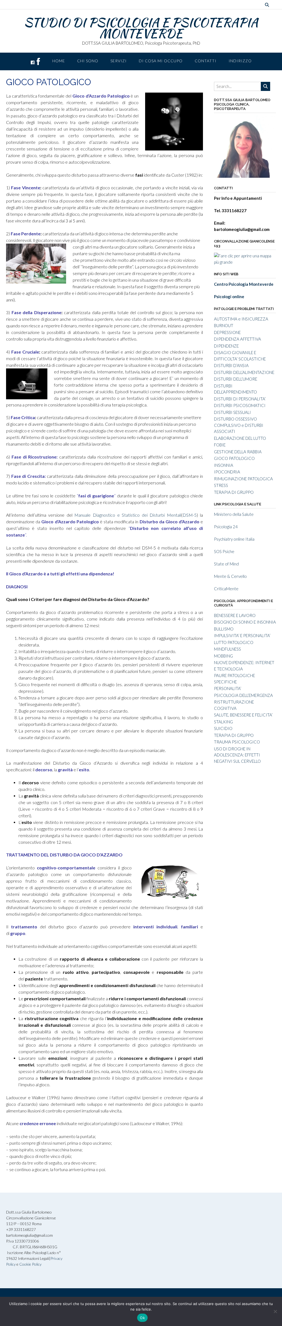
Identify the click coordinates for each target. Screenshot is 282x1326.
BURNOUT (223, 325)
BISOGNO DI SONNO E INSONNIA (245, 621)
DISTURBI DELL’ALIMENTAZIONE (244, 372)
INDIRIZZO (240, 60)
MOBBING (223, 655)
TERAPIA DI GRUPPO (234, 492)
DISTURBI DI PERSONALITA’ (240, 398)
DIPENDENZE (226, 345)
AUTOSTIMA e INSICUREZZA (241, 318)
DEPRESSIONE (227, 332)
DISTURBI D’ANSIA (231, 365)
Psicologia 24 (226, 526)
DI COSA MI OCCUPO (161, 60)
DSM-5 (190, 515)
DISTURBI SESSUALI (232, 412)
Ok (142, 1318)
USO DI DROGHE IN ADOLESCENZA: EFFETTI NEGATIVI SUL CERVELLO (237, 755)
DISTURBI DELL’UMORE (235, 378)
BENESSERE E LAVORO (235, 615)
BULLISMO (224, 628)
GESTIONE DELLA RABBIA (238, 451)
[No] (275, 1311)
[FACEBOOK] (35, 61)
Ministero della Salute (234, 514)
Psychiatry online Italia (234, 539)
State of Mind (226, 563)
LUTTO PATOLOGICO (233, 642)
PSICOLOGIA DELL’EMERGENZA (243, 695)
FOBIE (220, 444)
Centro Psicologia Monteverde (243, 284)
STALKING (223, 721)
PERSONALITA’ (227, 688)
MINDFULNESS (227, 648)
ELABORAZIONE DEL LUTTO (240, 438)
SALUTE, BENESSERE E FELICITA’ (243, 714)
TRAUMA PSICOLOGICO (237, 741)
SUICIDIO (223, 728)
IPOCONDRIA (227, 471)
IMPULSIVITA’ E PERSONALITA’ (242, 635)
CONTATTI (205, 60)
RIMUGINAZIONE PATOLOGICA (243, 478)
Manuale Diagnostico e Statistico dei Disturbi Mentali (127, 515)
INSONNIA (223, 465)
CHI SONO (87, 60)
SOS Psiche (224, 551)
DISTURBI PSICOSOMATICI (239, 405)
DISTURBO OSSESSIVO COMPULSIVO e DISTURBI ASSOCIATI (238, 425)
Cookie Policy (30, 1264)
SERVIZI (118, 60)
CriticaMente (226, 588)
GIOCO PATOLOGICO (234, 458)
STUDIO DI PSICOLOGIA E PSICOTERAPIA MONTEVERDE (141, 28)
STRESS (221, 485)
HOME (58, 60)
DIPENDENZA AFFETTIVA (237, 338)
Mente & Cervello (230, 576)
